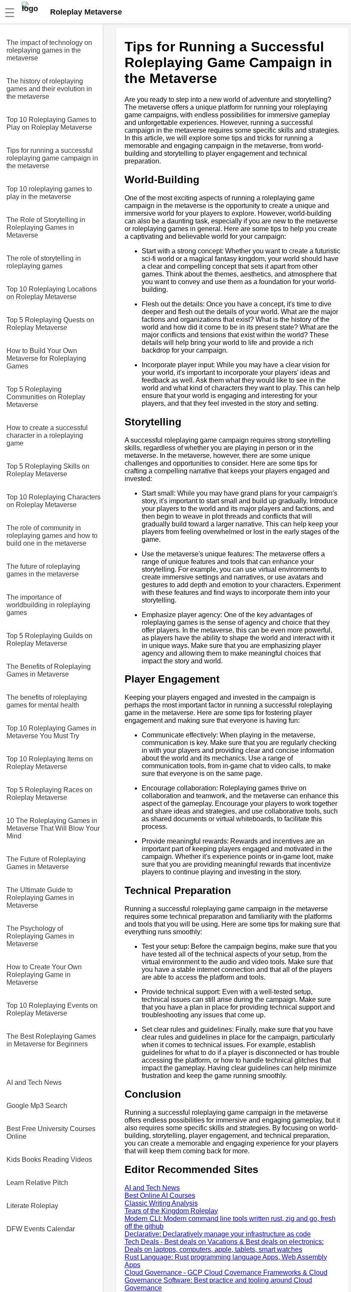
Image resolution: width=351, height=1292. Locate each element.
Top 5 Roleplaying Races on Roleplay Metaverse (49, 793)
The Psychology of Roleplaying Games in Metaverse (40, 936)
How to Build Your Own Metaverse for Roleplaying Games (46, 358)
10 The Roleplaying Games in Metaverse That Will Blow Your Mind (53, 828)
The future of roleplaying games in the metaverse (43, 570)
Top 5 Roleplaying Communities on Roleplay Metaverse (45, 397)
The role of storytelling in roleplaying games (43, 262)
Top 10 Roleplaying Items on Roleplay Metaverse (49, 762)
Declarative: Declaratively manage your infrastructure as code (218, 1234)
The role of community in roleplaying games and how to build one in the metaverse (52, 535)
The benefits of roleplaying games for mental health (46, 701)
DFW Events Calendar (40, 1229)
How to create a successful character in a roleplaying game (47, 435)
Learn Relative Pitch (37, 1182)
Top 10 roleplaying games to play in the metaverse (49, 192)
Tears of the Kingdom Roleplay (171, 1211)
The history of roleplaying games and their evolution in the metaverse (49, 88)
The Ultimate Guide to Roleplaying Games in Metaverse (40, 897)
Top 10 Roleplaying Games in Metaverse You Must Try (51, 732)
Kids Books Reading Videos (49, 1159)
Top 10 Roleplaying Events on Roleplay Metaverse (52, 1009)
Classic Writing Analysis (161, 1203)
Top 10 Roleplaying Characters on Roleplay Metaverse (53, 500)
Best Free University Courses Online (50, 1132)
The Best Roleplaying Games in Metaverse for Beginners (51, 1040)
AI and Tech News (34, 1082)
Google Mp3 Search (36, 1105)
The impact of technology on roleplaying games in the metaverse (49, 50)
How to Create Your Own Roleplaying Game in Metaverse (44, 974)
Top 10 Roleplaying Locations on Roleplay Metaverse (51, 292)
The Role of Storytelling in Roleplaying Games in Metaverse (45, 227)
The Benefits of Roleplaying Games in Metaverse (48, 670)
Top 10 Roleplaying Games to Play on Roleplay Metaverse (51, 123)
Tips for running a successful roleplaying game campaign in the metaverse (52, 158)
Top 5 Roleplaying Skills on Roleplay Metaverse (47, 470)
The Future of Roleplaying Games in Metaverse (46, 862)
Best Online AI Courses (160, 1195)
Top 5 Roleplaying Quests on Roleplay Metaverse (50, 323)
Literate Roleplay (32, 1205)
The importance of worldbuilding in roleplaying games (48, 605)
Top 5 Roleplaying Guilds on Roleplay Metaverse (49, 639)
